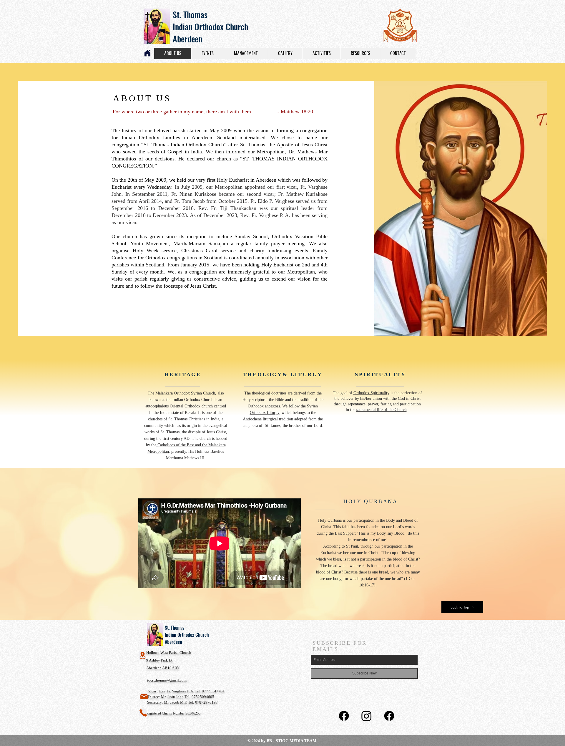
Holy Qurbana (330, 520)
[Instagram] (366, 715)
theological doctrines (270, 393)
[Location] (142, 655)
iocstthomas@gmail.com (167, 680)
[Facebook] (343, 715)
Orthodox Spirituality (371, 393)
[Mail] (144, 696)
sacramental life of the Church (381, 409)
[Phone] (143, 713)
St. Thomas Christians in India (193, 419)
